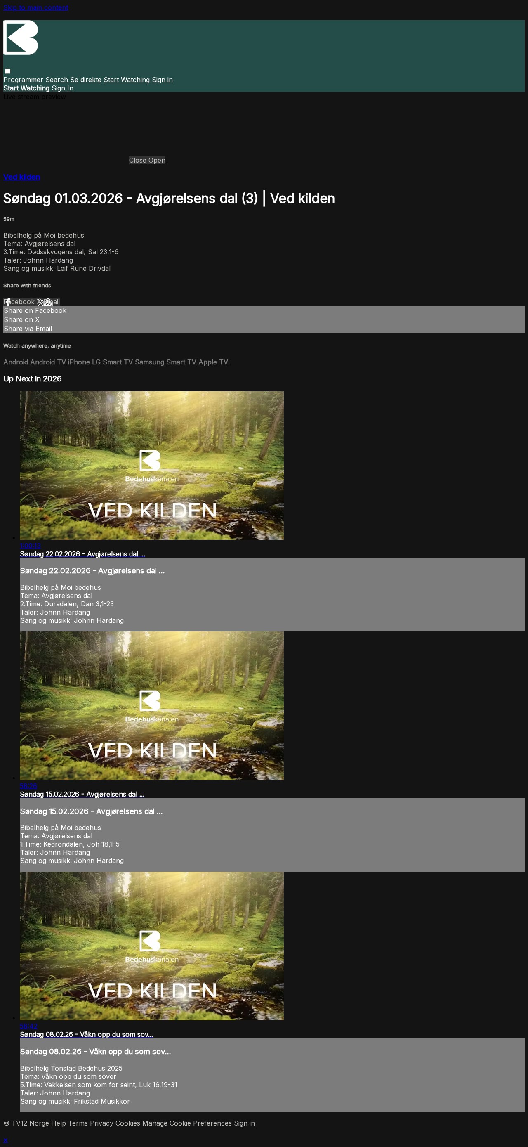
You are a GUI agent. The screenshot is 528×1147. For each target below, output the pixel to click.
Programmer (24, 80)
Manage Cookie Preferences (188, 1123)
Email (51, 302)
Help (59, 1123)
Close (138, 160)
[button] (7, 71)
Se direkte (85, 80)
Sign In (62, 88)
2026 (52, 378)
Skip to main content (35, 7)
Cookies (129, 1123)
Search (57, 80)
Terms (79, 1123)
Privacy (103, 1123)
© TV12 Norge (26, 1123)
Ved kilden (21, 177)
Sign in (162, 80)
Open (156, 160)
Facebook (20, 302)
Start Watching (128, 80)
